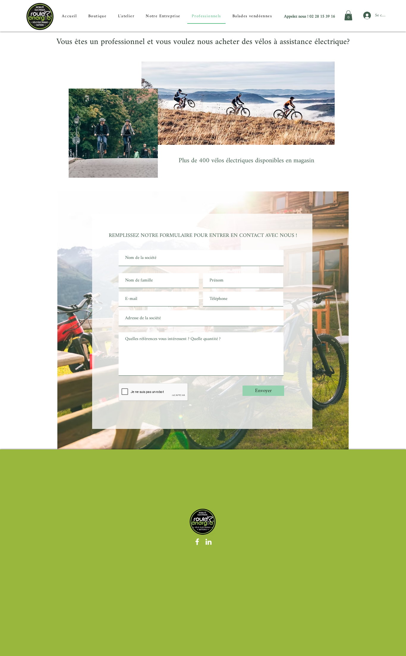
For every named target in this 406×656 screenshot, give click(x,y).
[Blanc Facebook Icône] (197, 541)
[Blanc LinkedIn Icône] (208, 541)
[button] (348, 15)
